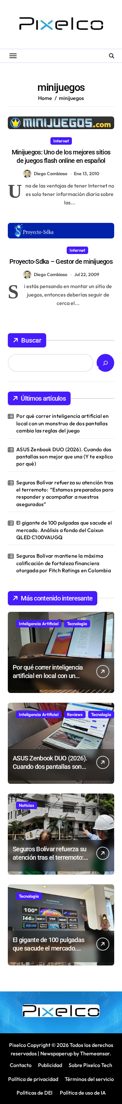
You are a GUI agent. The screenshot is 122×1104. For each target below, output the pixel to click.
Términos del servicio (89, 1079)
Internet (61, 140)
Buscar (31, 340)
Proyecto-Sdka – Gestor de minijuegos (61, 261)
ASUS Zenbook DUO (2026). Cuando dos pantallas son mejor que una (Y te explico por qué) (64, 456)
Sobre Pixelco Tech (90, 1065)
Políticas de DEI (34, 1092)
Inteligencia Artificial (39, 623)
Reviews (75, 714)
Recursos (102, 250)
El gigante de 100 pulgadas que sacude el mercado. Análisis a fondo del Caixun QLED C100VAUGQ (64, 529)
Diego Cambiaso (50, 173)
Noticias (26, 805)
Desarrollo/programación (36, 250)
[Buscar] (105, 363)
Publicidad (50, 1065)
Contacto (21, 1065)
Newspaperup (56, 1053)
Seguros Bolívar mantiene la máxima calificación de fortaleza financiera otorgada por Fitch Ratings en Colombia (63, 563)
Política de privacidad (33, 1079)
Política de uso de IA (82, 1092)
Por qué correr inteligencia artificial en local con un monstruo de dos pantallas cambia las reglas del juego (62, 423)
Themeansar (95, 1053)
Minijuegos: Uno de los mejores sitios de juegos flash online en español (61, 156)
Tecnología (77, 623)
